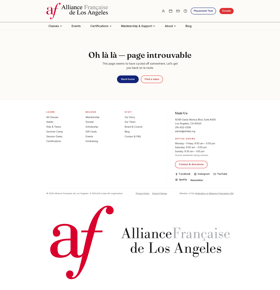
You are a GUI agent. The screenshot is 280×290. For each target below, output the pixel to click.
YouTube (222, 173)
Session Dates (54, 136)
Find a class (152, 79)
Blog (189, 26)
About (169, 26)
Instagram (204, 173)
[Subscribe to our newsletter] (178, 11)
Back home (128, 79)
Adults (49, 121)
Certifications (99, 26)
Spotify (183, 179)
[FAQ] (185, 11)
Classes (53, 26)
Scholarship (92, 126)
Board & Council (133, 126)
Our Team (130, 121)
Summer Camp (54, 131)
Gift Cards (91, 131)
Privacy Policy (142, 193)
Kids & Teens (53, 126)
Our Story (130, 117)
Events (76, 26)
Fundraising (92, 141)
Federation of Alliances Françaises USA (214, 193)
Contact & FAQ (133, 136)
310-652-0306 (183, 127)
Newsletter (197, 180)
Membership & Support (136, 26)
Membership (92, 117)
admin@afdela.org (185, 131)
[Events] (171, 11)
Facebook (184, 173)
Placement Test (203, 10)
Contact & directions (191, 164)
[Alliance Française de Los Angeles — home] (77, 11)
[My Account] (163, 11)
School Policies (159, 193)
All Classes (52, 117)
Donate (226, 10)
